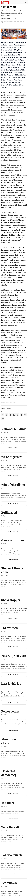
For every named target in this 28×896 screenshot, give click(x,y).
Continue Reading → (14, 447)
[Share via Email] (2, 418)
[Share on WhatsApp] (17, 414)
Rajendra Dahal (5, 18)
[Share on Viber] (25, 414)
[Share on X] (2, 414)
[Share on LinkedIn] (14, 414)
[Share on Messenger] (10, 414)
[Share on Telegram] (21, 414)
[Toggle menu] (25, 2)
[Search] (22, 2)
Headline (13, 18)
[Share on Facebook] (6, 414)
